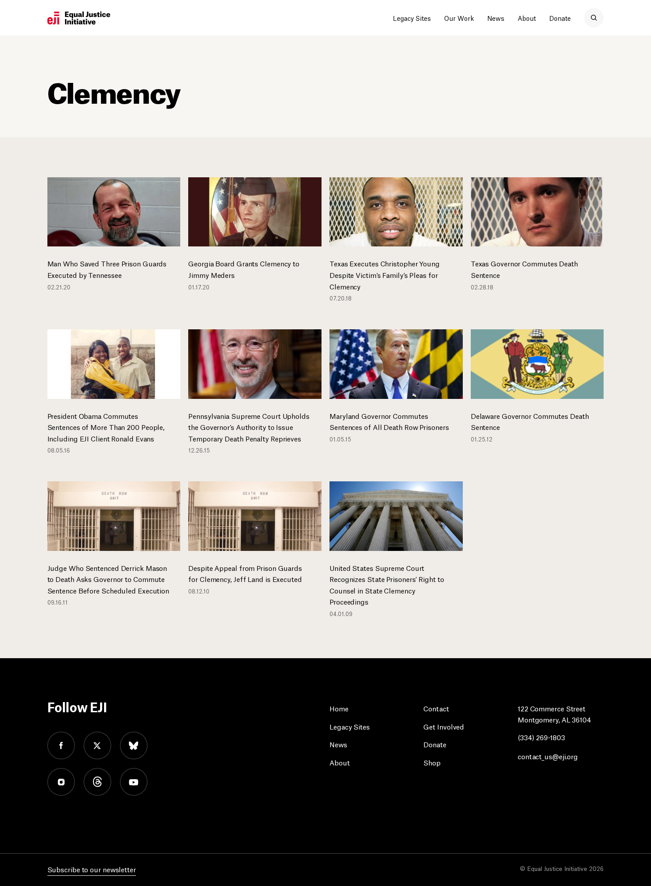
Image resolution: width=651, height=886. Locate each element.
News (495, 17)
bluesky (133, 745)
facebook (61, 745)
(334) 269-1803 (541, 737)
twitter (97, 745)
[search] (594, 17)
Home (339, 708)
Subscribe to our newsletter (91, 869)
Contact (436, 708)
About (527, 17)
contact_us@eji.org (548, 756)
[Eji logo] (78, 18)
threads (97, 782)
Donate (560, 17)
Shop (432, 762)
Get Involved (443, 726)
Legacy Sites (412, 17)
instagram (61, 782)
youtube (133, 782)
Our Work (459, 17)
